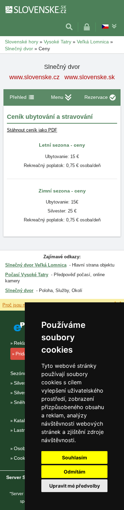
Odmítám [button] (74, 472)
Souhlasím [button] (74, 457)
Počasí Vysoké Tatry (26, 274)
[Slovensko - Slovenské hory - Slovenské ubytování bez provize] (35, 9)
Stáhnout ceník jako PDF (32, 130)
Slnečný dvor (19, 290)
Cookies (22, 458)
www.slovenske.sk (89, 77)
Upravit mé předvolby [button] (74, 486)
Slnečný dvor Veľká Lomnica (35, 265)
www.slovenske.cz (34, 77)
